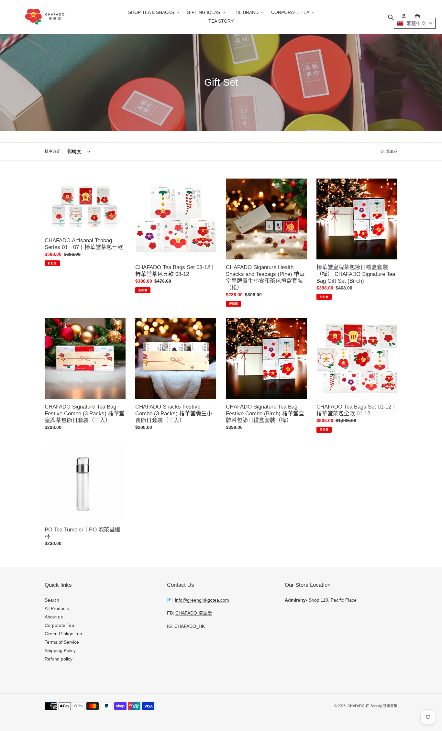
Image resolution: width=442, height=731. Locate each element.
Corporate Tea (59, 625)
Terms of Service (62, 642)
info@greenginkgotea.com (202, 600)
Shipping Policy (60, 650)
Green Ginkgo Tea (63, 633)
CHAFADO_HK (189, 626)
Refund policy (58, 658)
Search (52, 600)
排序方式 (52, 151)
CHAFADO (356, 706)
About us (54, 616)
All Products (57, 608)
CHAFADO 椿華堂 (193, 613)
